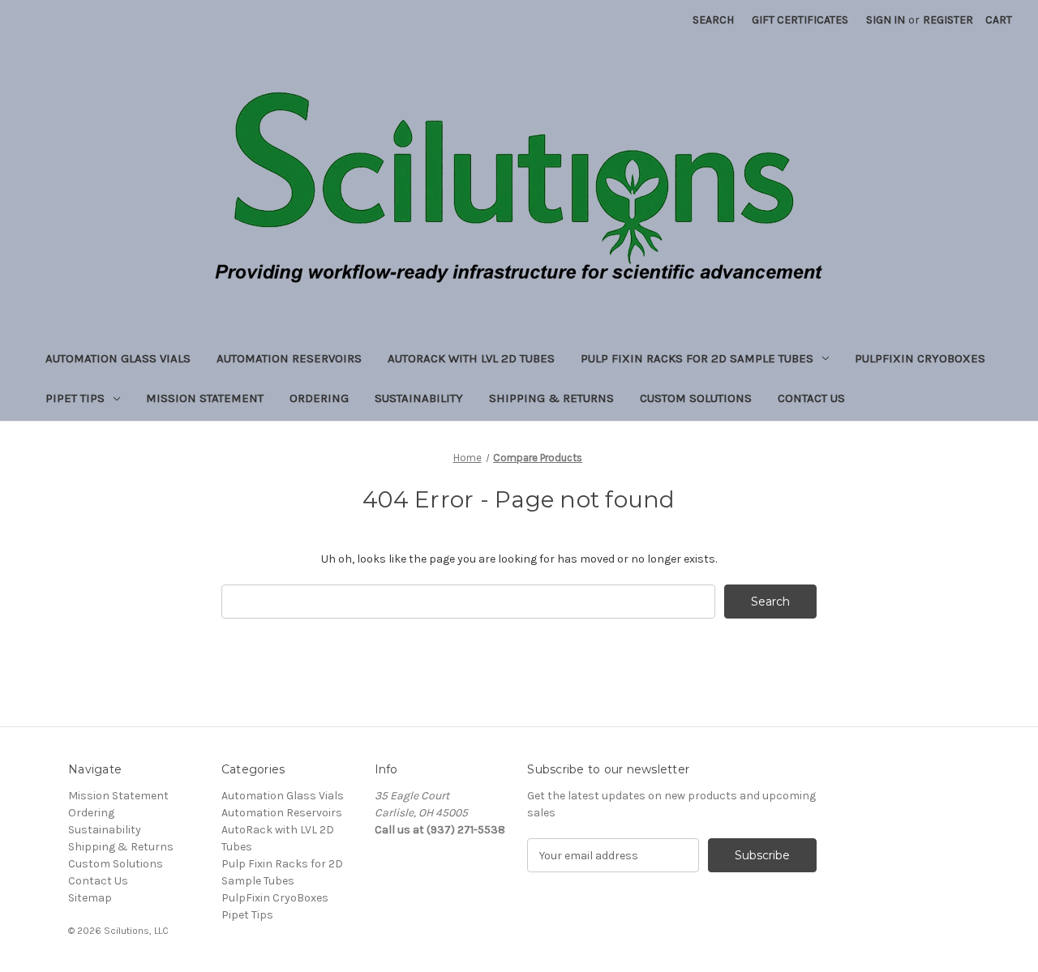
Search (713, 20)
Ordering (319, 398)
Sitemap (90, 898)
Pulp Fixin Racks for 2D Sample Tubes (697, 358)
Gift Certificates (800, 20)
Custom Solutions (696, 398)
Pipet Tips (75, 398)
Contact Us (811, 398)
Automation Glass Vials (118, 358)
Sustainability (419, 398)
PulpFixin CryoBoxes (920, 358)
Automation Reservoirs (289, 358)
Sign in (885, 20)
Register (948, 20)
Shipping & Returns (551, 398)
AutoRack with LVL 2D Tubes (471, 358)
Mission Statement (205, 398)
